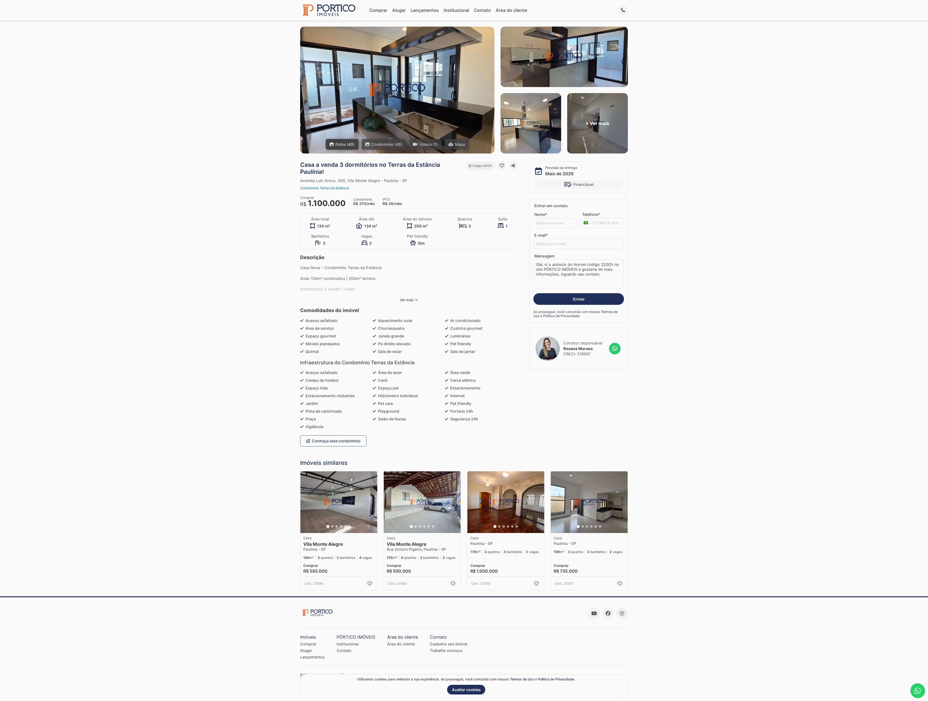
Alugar (399, 10)
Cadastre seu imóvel (448, 644)
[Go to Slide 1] (327, 526)
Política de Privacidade (561, 316)
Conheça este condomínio (336, 440)
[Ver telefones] (623, 10)
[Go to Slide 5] (345, 526)
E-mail (541, 235)
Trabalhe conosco (446, 650)
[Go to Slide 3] (336, 526)
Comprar (378, 10)
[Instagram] (622, 613)
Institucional (456, 10)
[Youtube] (594, 613)
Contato (482, 10)
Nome (540, 214)
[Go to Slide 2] (332, 526)
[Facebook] (608, 613)
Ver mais (407, 300)
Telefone (591, 214)
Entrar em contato (551, 205)
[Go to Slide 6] (349, 526)
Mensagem (544, 256)
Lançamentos (425, 10)
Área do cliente (511, 10)
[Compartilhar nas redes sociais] (513, 165)
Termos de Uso (522, 679)
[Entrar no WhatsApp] (615, 348)
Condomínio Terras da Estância (324, 188)
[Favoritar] (502, 165)
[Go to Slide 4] (341, 526)
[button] (338, 502)
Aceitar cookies (466, 689)
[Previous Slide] (305, 502)
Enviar (579, 299)
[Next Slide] (372, 502)
